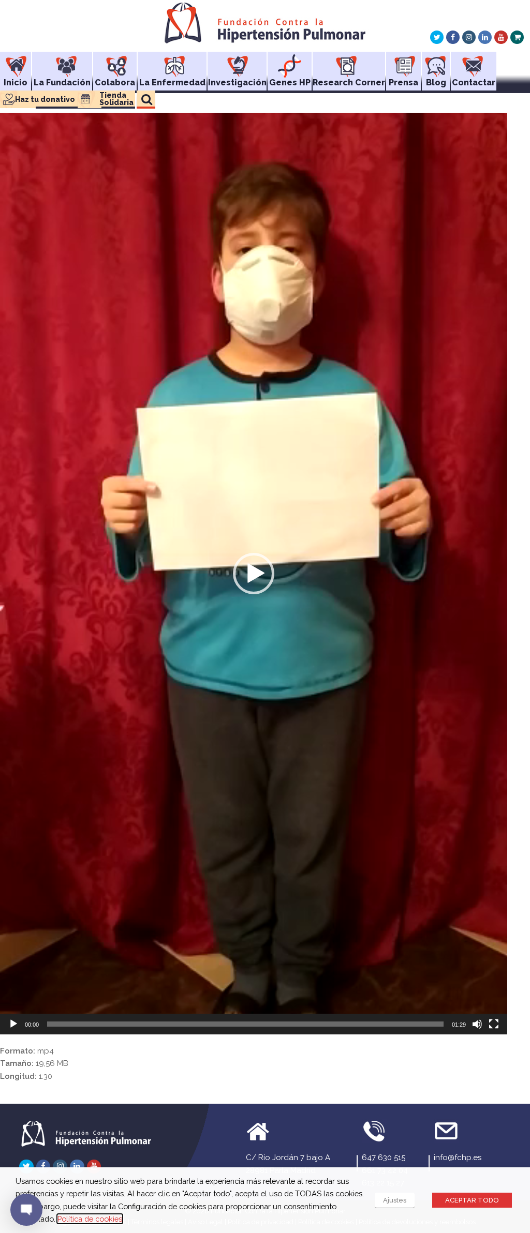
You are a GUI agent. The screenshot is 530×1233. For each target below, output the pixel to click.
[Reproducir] (13, 1024)
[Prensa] (403, 63)
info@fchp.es (457, 1157)
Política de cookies (89, 1218)
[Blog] (436, 63)
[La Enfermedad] (172, 63)
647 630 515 (383, 1157)
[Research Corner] (349, 63)
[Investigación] (237, 63)
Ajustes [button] (394, 1200)
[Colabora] (115, 63)
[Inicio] (15, 63)
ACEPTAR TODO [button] (472, 1200)
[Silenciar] (477, 1024)
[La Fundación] (62, 63)
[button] (253, 573)
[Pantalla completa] (494, 1024)
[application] (253, 573)
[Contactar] (473, 63)
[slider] (245, 1024)
